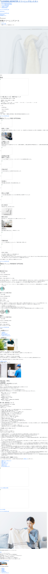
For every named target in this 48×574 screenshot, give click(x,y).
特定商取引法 (4, 571)
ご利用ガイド (5, 6)
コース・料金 (7, 4)
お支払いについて (5, 464)
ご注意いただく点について (6, 335)
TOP (1, 552)
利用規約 (3, 569)
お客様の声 (4, 7)
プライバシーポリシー (5, 572)
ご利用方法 (3, 332)
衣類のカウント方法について (6, 460)
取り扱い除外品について (6, 334)
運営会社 (3, 568)
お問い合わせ (2, 11)
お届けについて (4, 465)
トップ (3, 22)
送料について (4, 461)
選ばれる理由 (7, 3)
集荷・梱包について (5, 462)
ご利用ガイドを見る (3, 361)
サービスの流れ (5, 5)
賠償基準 (3, 570)
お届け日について (5, 333)
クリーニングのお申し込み (4, 9)
